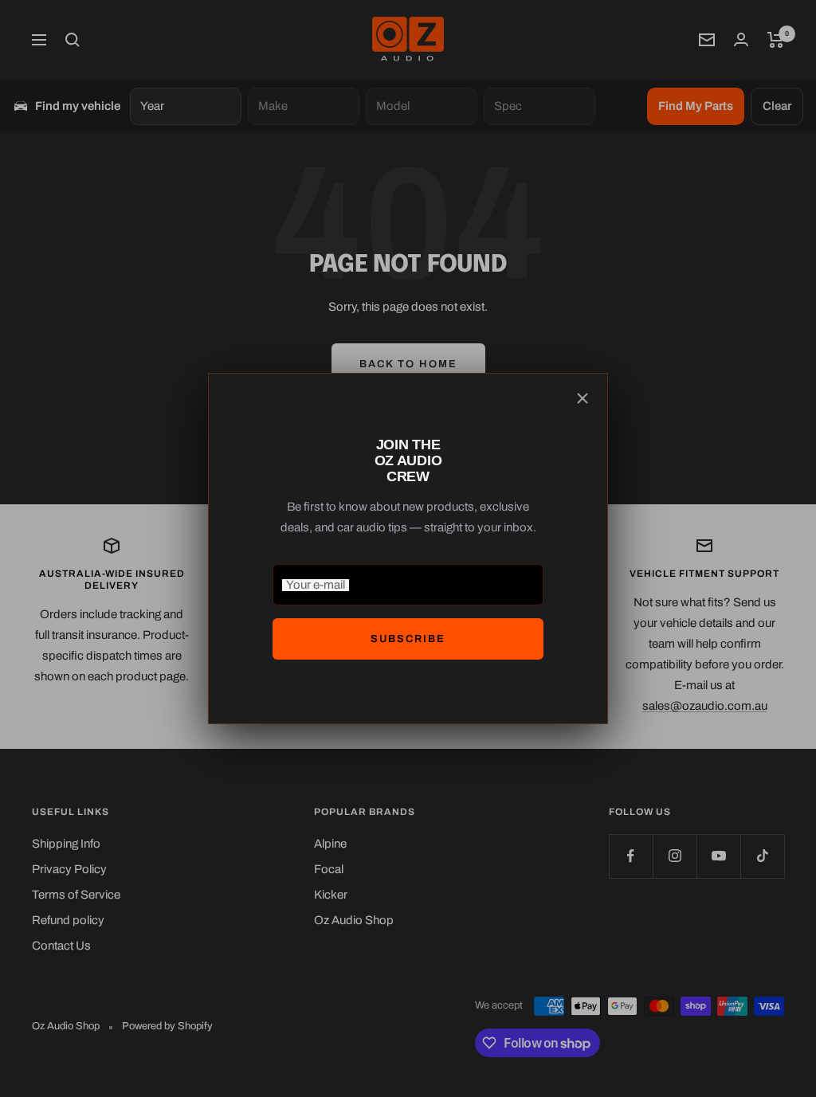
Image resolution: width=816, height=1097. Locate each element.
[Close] (582, 398)
